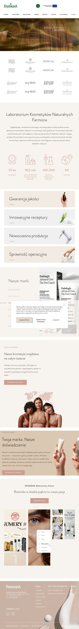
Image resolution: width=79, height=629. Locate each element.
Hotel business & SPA (55, 590)
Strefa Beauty (41, 607)
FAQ (71, 590)
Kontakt (73, 594)
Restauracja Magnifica (56, 594)
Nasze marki (40, 594)
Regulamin (25, 626)
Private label (40, 597)
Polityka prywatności (40, 626)
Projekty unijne (12, 626)
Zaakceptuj (24, 320)
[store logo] (10, 5)
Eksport (39, 600)
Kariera (38, 604)
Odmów (56, 320)
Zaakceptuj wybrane (41, 321)
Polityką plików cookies (41, 313)
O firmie (39, 590)
